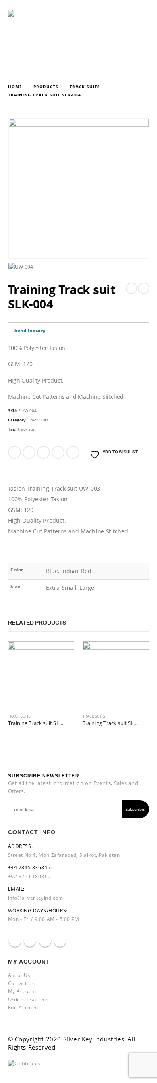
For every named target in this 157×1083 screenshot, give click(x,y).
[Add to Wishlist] (71, 719)
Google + (58, 452)
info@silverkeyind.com (36, 897)
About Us (19, 975)
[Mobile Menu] (116, 39)
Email (72, 452)
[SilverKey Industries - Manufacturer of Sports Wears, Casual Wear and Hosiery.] (30, 39)
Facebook (14, 452)
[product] (41, 674)
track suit (27, 429)
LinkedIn (43, 452)
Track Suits (38, 420)
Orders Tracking (28, 999)
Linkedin (60, 941)
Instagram (45, 941)
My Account (22, 991)
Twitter (29, 452)
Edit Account (23, 1007)
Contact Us (21, 983)
